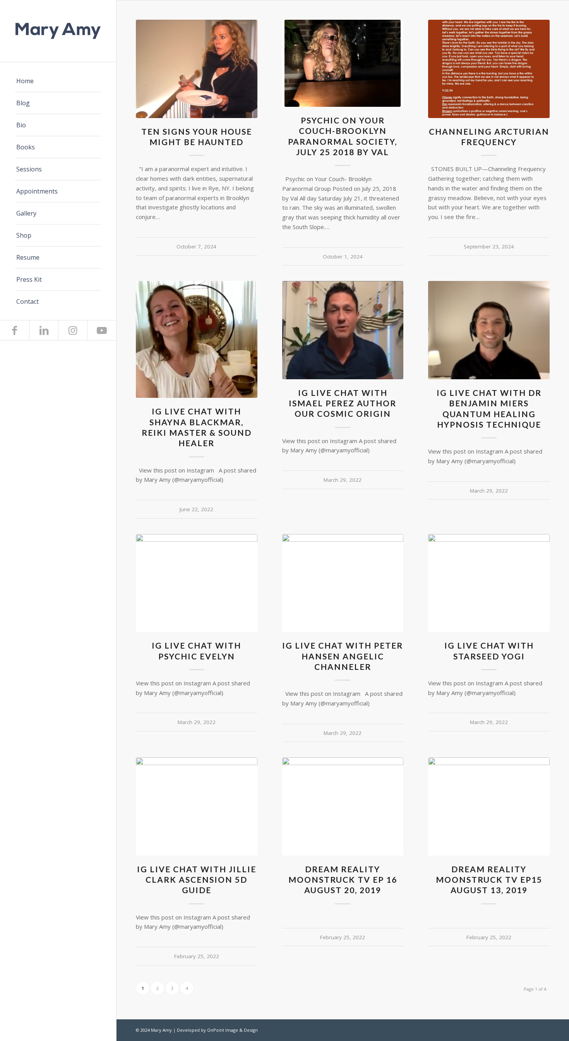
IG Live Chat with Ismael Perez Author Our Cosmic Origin (342, 403)
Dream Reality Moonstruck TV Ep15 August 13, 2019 (489, 879)
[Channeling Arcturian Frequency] (489, 69)
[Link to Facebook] (14, 330)
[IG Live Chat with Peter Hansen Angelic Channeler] (343, 583)
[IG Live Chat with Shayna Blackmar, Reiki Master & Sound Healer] (196, 339)
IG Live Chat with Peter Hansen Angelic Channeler (342, 655)
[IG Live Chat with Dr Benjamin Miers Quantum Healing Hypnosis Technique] (489, 330)
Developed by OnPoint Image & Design (217, 1030)
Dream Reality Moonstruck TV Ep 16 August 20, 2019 (342, 879)
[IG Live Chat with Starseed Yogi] (489, 583)
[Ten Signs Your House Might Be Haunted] (196, 69)
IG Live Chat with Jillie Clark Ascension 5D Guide (196, 879)
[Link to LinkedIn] (43, 330)
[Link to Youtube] (101, 330)
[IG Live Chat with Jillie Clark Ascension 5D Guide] (196, 806)
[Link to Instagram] (72, 330)
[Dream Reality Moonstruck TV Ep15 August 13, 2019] (489, 806)
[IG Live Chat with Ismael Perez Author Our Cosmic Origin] (343, 330)
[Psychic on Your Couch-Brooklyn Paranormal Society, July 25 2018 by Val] (343, 63)
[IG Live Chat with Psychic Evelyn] (196, 583)
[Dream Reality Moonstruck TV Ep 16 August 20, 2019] (343, 806)
